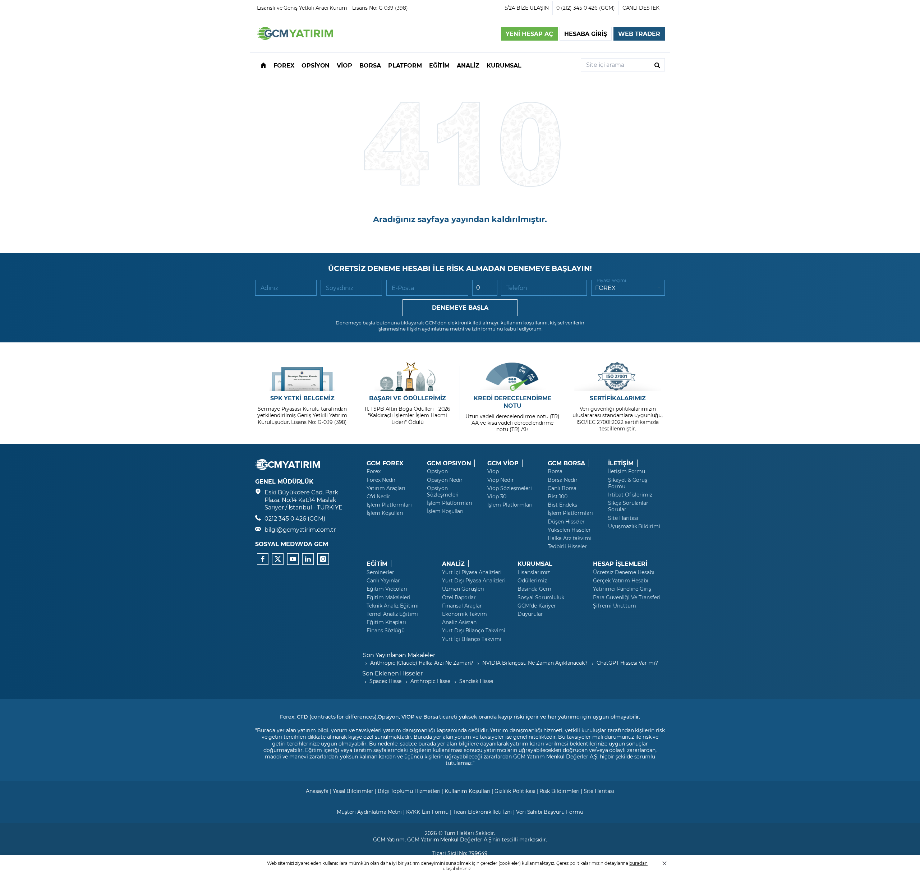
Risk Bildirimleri (559, 791)
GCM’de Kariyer (537, 606)
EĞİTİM (377, 563)
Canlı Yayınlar (383, 580)
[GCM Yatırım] (295, 37)
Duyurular (530, 614)
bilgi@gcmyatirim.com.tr (300, 529)
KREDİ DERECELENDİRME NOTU (513, 401)
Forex (374, 471)
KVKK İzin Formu (427, 811)
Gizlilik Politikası (514, 791)
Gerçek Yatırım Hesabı (620, 580)
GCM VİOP (503, 463)
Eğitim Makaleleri (388, 597)
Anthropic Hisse (430, 681)
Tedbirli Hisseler (567, 546)
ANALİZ (453, 563)
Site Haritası (623, 518)
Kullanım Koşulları (467, 791)
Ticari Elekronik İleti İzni (482, 811)
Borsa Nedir (562, 480)
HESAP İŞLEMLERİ (620, 563)
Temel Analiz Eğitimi (392, 614)
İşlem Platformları (389, 505)
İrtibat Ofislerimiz (630, 494)
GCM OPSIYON (449, 463)
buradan (638, 863)
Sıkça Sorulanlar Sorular (628, 506)
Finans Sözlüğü (386, 630)
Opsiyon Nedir (445, 480)
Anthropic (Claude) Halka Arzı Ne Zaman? (421, 662)
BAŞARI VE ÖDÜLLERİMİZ (407, 398)
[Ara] (657, 65)
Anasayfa (317, 791)
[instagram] (323, 559)
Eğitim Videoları (387, 589)
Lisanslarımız (534, 572)
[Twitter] (278, 559)
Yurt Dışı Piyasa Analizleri (474, 580)
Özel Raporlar (459, 597)
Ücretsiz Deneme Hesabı (623, 572)
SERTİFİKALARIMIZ (618, 398)
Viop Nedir (500, 480)
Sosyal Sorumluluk (541, 597)
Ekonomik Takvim (464, 614)
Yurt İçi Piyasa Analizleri (472, 572)
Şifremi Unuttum (614, 606)
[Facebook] (262, 559)
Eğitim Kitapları (386, 622)
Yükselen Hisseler (569, 530)
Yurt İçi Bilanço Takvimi (471, 639)
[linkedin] (308, 559)
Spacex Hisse (385, 681)
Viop (493, 471)
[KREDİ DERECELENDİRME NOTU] (513, 376)
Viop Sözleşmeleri (509, 488)
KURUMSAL (535, 563)
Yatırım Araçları (386, 488)
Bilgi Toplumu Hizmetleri (409, 791)
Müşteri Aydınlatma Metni (369, 811)
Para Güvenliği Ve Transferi (627, 597)
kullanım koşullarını (524, 322)
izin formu (484, 329)
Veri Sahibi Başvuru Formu (549, 811)
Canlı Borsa (562, 488)
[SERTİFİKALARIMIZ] (617, 376)
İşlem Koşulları (385, 513)
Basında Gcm (534, 589)
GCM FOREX (385, 463)
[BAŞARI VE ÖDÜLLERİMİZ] (407, 376)
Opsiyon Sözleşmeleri (443, 491)
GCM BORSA (566, 463)
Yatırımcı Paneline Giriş (622, 589)
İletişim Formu (626, 471)
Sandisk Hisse (476, 681)
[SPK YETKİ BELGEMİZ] (302, 376)
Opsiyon (437, 471)
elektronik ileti (465, 322)
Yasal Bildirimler (353, 791)
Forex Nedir (381, 480)
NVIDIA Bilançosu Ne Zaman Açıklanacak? (535, 662)
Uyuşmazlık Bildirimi (634, 526)
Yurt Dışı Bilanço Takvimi (473, 630)
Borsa (555, 471)
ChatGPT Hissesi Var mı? (627, 662)
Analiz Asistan (459, 622)
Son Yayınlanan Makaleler (399, 655)
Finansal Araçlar (462, 606)
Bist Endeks (562, 505)
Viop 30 (496, 496)
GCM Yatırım (389, 839)
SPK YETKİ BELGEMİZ (302, 398)
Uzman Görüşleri (463, 589)
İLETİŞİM (621, 463)
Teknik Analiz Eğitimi (393, 606)
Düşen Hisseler (566, 521)
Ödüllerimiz (532, 580)
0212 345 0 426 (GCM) (294, 518)
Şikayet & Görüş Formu (627, 483)
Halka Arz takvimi (570, 538)
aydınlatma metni (443, 329)
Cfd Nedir (378, 496)
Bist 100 (557, 496)
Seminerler (380, 572)
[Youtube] (293, 559)
